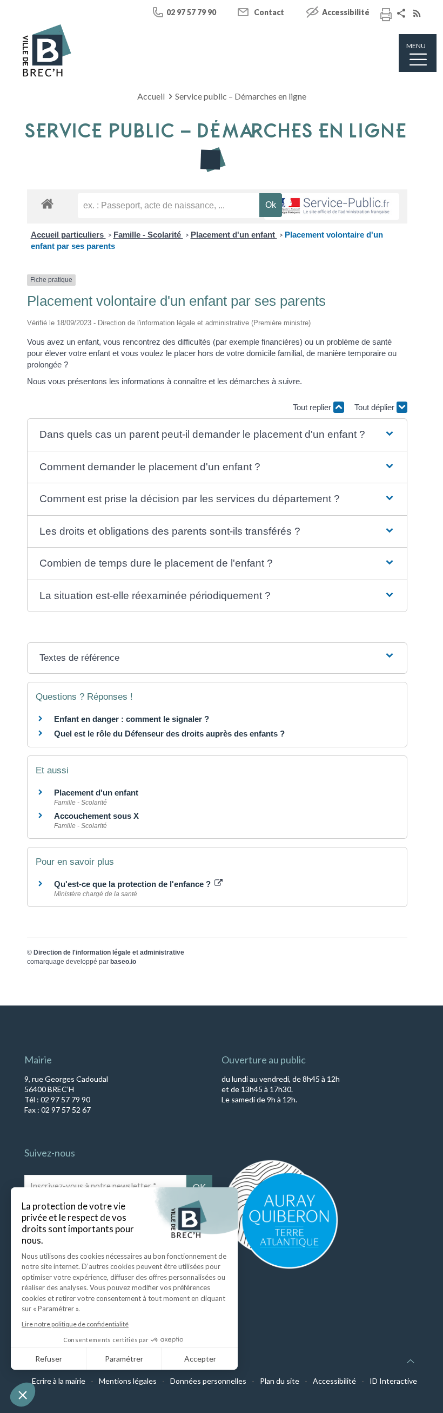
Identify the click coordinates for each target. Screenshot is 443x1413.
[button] (217, 435)
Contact (269, 12)
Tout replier (313, 407)
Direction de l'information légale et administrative (108, 952)
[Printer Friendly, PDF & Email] (386, 16)
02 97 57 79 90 (191, 12)
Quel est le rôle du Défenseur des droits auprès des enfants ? (169, 733)
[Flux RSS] (418, 14)
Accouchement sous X (96, 815)
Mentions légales (128, 1380)
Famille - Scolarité (148, 234)
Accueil (151, 96)
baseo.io (123, 961)
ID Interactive (393, 1380)
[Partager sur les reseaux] (402, 14)
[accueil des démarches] (47, 203)
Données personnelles (208, 1380)
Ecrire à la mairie (58, 1380)
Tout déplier (375, 407)
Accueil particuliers (68, 234)
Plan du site (279, 1380)
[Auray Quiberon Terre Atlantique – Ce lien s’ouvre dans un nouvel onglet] (281, 1268)
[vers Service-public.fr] (331, 206)
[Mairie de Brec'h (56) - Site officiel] (47, 50)
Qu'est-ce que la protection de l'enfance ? (133, 884)
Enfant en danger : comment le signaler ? (131, 719)
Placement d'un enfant (234, 234)
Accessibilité (346, 12)
